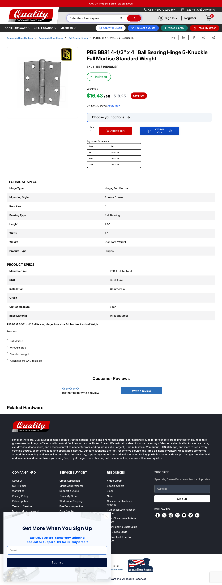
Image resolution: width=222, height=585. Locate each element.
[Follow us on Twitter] (164, 515)
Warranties (18, 490)
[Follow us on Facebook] (157, 515)
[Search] (134, 18)
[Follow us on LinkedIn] (197, 515)
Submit (57, 562)
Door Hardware (16, 28)
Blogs (110, 490)
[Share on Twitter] (204, 38)
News (110, 496)
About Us (17, 480)
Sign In (169, 18)
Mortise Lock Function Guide (119, 539)
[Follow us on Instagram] (170, 515)
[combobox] (96, 18)
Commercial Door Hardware (20, 38)
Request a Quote (69, 490)
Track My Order (68, 496)
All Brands (45, 28)
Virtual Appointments (71, 485)
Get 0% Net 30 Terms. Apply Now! (111, 3)
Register (190, 18)
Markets (67, 28)
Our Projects (19, 485)
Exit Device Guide (117, 531)
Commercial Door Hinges (51, 38)
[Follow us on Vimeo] (190, 515)
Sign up (182, 499)
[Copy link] (213, 38)
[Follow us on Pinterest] (177, 515)
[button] (121, 18)
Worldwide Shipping (71, 501)
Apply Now (114, 105)
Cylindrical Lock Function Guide (121, 511)
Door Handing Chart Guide (122, 526)
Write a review (141, 391)
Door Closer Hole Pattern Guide (121, 520)
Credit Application (69, 480)
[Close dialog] (106, 516)
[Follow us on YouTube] (184, 515)
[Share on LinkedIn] (183, 38)
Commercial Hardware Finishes (119, 503)
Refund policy (20, 501)
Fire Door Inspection (71, 506)
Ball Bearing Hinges (78, 38)
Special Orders (115, 485)
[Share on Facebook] (193, 38)
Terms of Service (22, 506)
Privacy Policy (20, 496)
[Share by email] (173, 38)
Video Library (114, 480)
